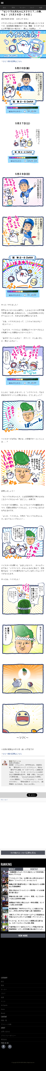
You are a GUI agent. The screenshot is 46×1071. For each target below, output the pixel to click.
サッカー (23, 7)
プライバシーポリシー (8, 1035)
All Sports (4, 1005)
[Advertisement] (23, 825)
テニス (3, 1001)
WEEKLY (12, 869)
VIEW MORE (23, 935)
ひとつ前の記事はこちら (12, 61)
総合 (4, 7)
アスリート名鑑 (6, 1024)
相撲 (40, 7)
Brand (3, 1013)
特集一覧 (4, 1020)
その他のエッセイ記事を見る (23, 853)
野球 (13, 7)
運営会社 (4, 1039)
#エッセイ (4, 800)
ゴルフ (32, 7)
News (3, 1009)
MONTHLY (34, 869)
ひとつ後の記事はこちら (12, 754)
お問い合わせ (5, 1031)
